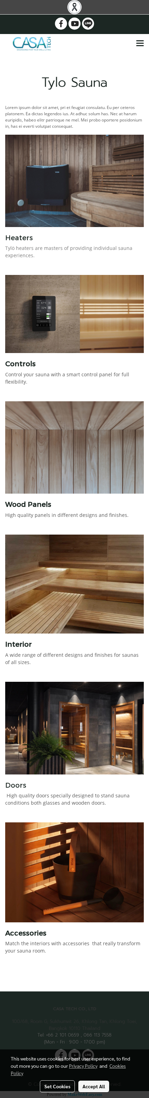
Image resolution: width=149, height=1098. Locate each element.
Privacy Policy (83, 1066)
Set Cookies (57, 1086)
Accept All (93, 1086)
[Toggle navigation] (140, 43)
